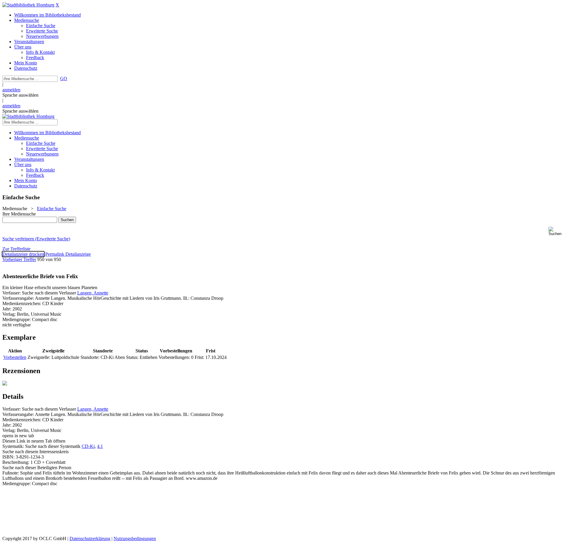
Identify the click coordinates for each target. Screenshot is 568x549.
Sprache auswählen (20, 95)
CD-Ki (88, 446)
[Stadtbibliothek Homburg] (28, 4)
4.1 (100, 446)
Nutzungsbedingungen (135, 538)
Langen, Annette (92, 292)
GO (63, 78)
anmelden (11, 89)
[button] (557, 231)
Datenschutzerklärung (90, 538)
